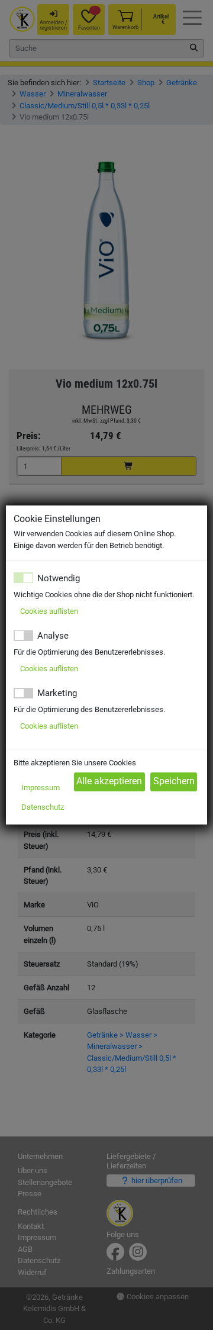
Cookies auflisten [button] (49, 611)
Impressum (40, 787)
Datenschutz (42, 807)
